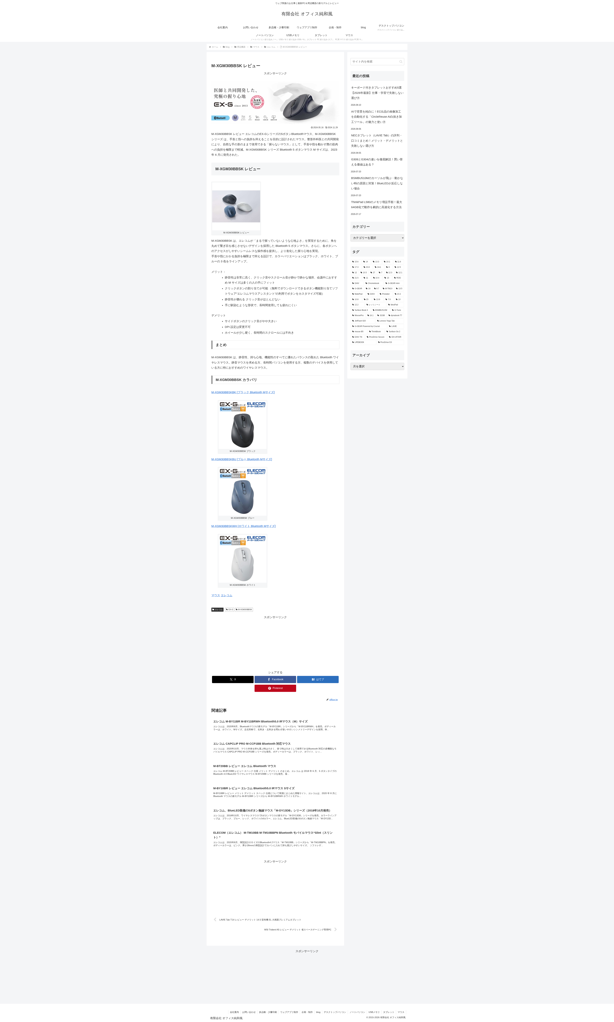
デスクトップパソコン (335, 1012)
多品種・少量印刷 (268, 1012)
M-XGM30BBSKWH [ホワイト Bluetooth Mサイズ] (243, 526)
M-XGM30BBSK (245, 609)
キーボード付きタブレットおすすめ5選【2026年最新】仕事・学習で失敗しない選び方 (377, 93)
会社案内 (234, 1012)
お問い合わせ (249, 1012)
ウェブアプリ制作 (289, 1012)
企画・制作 (307, 1012)
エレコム (226, 595)
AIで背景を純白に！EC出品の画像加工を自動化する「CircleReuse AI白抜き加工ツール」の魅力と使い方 (376, 117)
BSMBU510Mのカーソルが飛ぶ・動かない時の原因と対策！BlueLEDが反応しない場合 (377, 183)
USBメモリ (374, 1012)
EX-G (230, 609)
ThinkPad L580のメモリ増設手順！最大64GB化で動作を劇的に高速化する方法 (376, 204)
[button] (401, 61)
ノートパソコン (357, 1012)
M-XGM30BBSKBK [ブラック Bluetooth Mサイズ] (243, 392)
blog (318, 1012)
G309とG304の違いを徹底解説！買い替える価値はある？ (377, 162)
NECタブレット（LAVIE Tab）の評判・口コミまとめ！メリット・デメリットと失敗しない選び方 (377, 140)
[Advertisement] (275, 642)
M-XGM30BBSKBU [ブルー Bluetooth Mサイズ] (241, 459)
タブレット (388, 1012)
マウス (215, 595)
